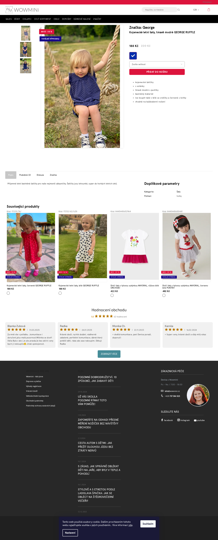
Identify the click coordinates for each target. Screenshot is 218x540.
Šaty (178, 191)
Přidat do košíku (157, 71)
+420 (172, 396)
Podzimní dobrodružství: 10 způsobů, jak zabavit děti (97, 379)
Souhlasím (148, 523)
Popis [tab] (10, 175)
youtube (201, 420)
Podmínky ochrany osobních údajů (40, 406)
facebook (168, 420)
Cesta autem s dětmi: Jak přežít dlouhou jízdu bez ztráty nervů (95, 446)
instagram (185, 420)
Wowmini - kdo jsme (34, 376)
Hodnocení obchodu (109, 309)
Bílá (60, 292)
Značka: (141, 27)
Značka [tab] (53, 175)
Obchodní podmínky (34, 401)
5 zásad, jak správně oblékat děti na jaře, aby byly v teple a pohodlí (99, 470)
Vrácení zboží (31, 391)
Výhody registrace (33, 386)
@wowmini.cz (172, 391)
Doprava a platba (33, 381)
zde (130, 525)
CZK (195, 10)
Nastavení (70, 532)
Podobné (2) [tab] (25, 175)
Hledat (181, 10)
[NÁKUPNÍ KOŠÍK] (209, 9)
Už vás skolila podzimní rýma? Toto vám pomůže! (92, 400)
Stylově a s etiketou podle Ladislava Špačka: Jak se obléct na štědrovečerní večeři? (96, 495)
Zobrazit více (109, 354)
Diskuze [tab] (40, 175)
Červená (9, 292)
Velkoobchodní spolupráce (37, 396)
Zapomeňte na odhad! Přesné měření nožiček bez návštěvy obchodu (98, 423)
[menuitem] (9, 19)
